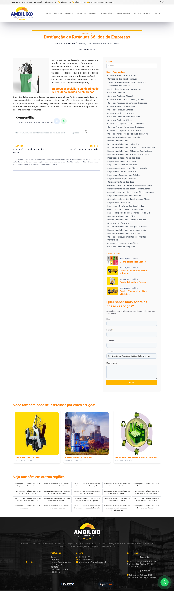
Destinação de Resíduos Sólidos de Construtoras (129, 151)
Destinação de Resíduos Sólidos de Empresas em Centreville (27, 492)
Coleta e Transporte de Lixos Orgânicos (125, 127)
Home (48, 13)
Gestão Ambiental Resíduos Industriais (125, 209)
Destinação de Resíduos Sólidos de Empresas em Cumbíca (57, 485)
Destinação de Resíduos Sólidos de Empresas (128, 154)
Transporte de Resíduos (118, 85)
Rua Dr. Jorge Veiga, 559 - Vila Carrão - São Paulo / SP (34, 2)
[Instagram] (163, 2)
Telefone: (110, 341)
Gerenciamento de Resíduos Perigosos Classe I (129, 199)
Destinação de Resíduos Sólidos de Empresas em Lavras (57, 507)
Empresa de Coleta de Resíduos (122, 164)
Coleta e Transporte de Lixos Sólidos (124, 130)
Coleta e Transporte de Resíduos (122, 243)
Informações (106, 13)
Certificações (123, 13)
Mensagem (111, 363)
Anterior (19, 146)
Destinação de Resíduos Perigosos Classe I (127, 226)
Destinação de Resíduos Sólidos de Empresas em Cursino (87, 492)
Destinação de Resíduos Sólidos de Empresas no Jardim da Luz (146, 499)
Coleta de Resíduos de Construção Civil (125, 99)
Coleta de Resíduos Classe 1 (120, 96)
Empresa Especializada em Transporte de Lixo (128, 212)
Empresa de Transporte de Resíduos (124, 195)
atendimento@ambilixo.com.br (101, 2)
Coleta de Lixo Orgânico (118, 223)
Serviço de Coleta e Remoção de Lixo (124, 89)
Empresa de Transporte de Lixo (121, 178)
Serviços (69, 13)
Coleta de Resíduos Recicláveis (121, 75)
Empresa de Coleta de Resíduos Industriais (127, 168)
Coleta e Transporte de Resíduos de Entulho (127, 134)
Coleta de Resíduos (116, 92)
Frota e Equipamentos (86, 13)
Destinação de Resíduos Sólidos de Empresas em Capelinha (57, 492)
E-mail (109, 330)
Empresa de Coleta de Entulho (121, 161)
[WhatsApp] (64, 121)
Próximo (94, 146)
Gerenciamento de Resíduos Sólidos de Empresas (130, 185)
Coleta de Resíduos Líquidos (120, 109)
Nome (109, 319)
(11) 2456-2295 (80, 2)
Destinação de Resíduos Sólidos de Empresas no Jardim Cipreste (87, 499)
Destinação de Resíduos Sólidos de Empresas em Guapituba (146, 507)
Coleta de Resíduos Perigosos (121, 246)
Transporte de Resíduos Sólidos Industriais (126, 82)
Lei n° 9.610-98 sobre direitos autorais (43, 164)
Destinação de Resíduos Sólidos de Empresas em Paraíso (117, 485)
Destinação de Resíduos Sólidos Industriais (126, 219)
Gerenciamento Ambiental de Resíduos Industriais (130, 192)
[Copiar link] (86, 132)
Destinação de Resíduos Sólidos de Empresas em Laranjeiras (146, 485)
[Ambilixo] (87, 531)
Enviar (132, 382)
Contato (158, 13)
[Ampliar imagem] (31, 75)
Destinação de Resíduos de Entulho (123, 233)
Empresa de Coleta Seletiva (120, 202)
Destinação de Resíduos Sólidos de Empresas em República (57, 499)
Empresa (58, 13)
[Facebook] (160, 2)
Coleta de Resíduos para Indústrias (123, 116)
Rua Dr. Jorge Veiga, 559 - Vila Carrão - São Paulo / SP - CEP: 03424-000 (142, 564)
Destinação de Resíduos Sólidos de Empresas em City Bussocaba (146, 492)
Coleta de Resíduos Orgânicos (121, 113)
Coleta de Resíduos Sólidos (119, 120)
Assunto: (110, 352)
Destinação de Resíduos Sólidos (121, 216)
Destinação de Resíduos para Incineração (126, 230)
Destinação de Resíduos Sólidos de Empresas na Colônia (117, 499)
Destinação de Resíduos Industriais (123, 144)
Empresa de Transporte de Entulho (123, 175)
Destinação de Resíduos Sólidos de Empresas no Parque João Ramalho (87, 507)
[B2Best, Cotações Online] (67, 584)
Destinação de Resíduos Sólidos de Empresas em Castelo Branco (27, 499)
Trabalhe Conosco (141, 13)
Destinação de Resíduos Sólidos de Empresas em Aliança (27, 507)
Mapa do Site (56, 572)
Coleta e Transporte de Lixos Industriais (125, 123)
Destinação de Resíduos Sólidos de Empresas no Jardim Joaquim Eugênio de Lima (117, 508)
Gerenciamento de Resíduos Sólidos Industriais (129, 188)
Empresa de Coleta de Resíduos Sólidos (125, 206)
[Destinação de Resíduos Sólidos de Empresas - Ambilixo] (22, 13)
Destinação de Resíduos (118, 140)
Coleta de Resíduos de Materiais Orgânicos (127, 103)
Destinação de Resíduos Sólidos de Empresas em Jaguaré (117, 492)
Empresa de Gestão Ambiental (121, 171)
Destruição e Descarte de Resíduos (123, 158)
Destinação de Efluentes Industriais (123, 137)
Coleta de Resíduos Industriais (121, 106)
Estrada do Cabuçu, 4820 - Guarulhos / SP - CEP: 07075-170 (142, 576)
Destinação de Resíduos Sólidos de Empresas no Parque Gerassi (27, 485)
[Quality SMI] (105, 584)
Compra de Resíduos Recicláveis (122, 79)
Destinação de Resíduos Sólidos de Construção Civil (131, 147)
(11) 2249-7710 (65, 2)
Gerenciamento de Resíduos (120, 182)
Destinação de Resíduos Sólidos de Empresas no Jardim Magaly (87, 485)
